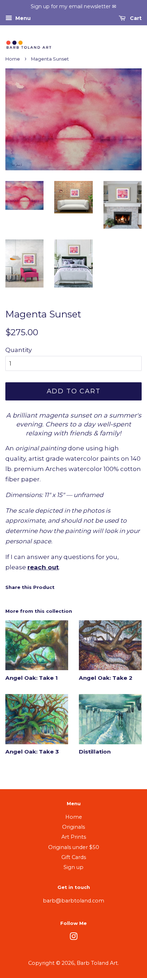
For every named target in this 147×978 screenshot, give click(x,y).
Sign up (73, 867)
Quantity (18, 349)
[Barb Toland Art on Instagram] (73, 938)
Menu (22, 18)
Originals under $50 (73, 847)
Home (12, 59)
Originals (73, 827)
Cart (135, 18)
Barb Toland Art (97, 963)
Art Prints (73, 837)
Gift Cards (73, 857)
